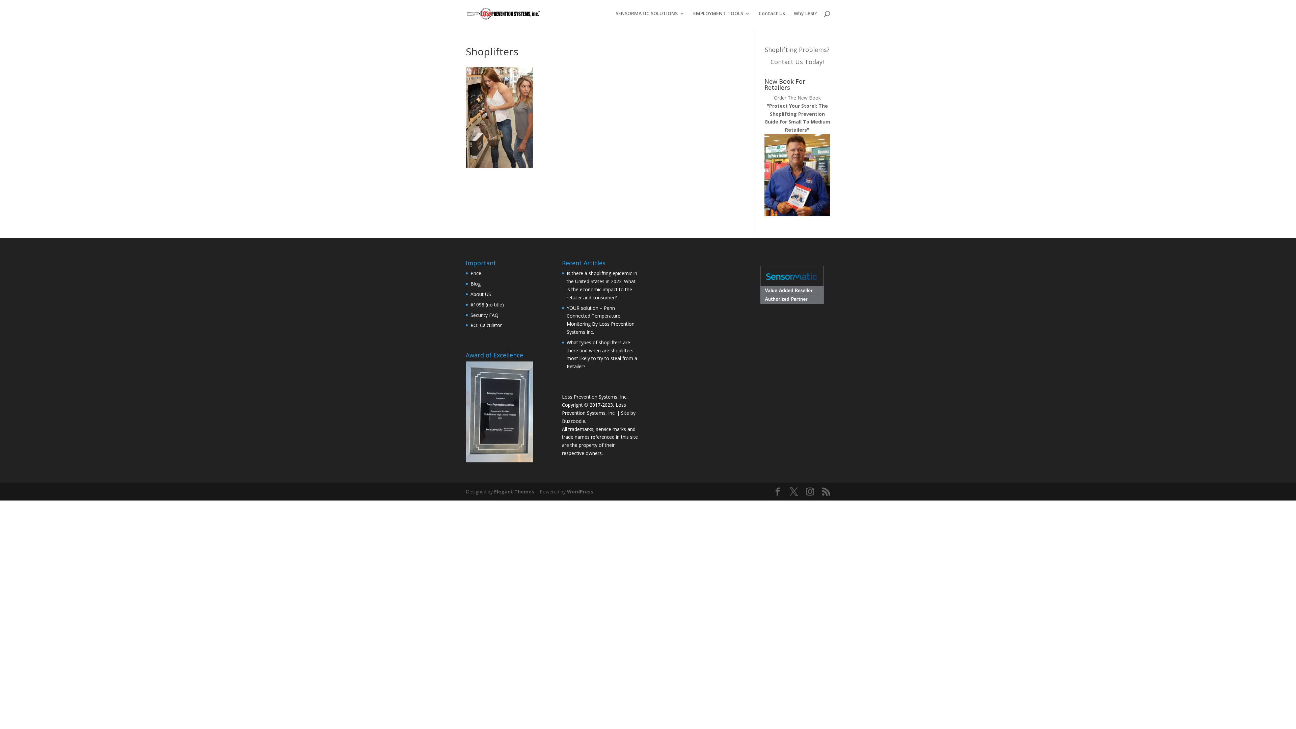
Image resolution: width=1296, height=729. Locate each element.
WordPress (580, 491)
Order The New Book (797, 113)
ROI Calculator (486, 325)
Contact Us (772, 14)
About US (480, 294)
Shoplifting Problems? (797, 50)
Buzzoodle (573, 421)
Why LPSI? (805, 14)
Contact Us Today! (797, 62)
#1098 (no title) (487, 304)
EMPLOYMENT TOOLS (718, 14)
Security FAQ (484, 315)
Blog (475, 283)
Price (475, 273)
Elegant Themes (514, 491)
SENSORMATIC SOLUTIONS (647, 14)
